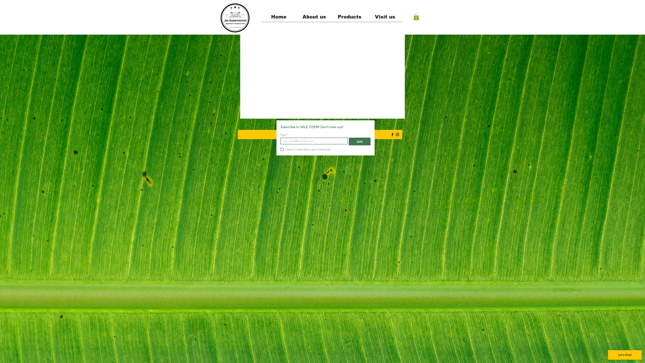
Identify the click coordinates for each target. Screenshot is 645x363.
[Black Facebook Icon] (392, 134)
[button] (416, 16)
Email (284, 134)
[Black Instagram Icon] (397, 134)
